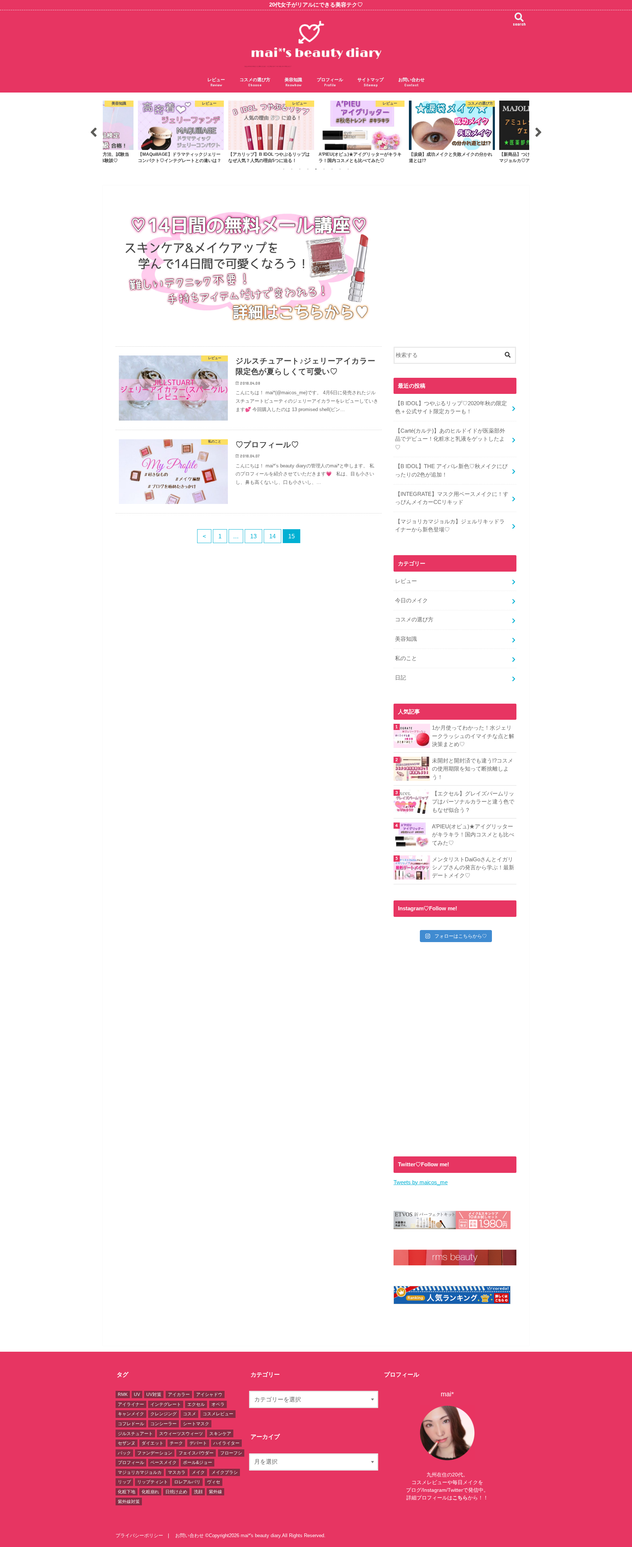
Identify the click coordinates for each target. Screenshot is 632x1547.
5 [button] (316, 169)
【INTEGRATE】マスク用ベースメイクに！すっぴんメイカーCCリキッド (451, 498)
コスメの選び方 (255, 82)
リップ (124, 1481)
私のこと (406, 658)
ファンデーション (154, 1453)
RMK (123, 1394)
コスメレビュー (218, 1413)
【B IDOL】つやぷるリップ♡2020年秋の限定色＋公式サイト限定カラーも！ (451, 407)
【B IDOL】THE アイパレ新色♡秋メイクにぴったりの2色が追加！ (451, 470)
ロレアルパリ (187, 1481)
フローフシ (231, 1453)
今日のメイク (411, 600)
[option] (181, 131)
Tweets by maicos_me (421, 1182)
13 (253, 536)
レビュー (216, 82)
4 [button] (308, 169)
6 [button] (324, 169)
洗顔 (198, 1491)
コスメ (189, 1413)
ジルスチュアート (135, 1433)
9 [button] (348, 169)
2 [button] (292, 169)
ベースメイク (163, 1462)
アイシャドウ (209, 1394)
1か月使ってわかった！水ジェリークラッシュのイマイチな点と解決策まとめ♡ (473, 736)
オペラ (218, 1404)
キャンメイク (131, 1413)
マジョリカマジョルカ (140, 1472)
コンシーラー (163, 1423)
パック (124, 1453)
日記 (400, 678)
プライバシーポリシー (139, 1535)
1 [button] (283, 169)
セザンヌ (126, 1443)
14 (272, 536)
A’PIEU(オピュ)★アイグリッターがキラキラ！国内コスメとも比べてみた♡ (473, 835)
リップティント (152, 1481)
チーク (176, 1443)
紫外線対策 (129, 1501)
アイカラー (179, 1394)
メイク (198, 1472)
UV (137, 1394)
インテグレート (165, 1404)
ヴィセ (213, 1481)
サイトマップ (370, 82)
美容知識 (293, 82)
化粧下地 (126, 1491)
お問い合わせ (411, 82)
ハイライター (226, 1443)
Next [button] (538, 132)
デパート (198, 1443)
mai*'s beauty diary (261, 1535)
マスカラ (176, 1472)
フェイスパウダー (196, 1453)
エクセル (196, 1404)
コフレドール (131, 1423)
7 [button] (332, 169)
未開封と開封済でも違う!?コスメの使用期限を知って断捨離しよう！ (472, 769)
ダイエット (152, 1443)
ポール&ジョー (197, 1462)
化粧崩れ (150, 1491)
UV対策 (153, 1394)
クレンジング (163, 1413)
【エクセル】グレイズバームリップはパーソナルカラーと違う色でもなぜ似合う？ (473, 802)
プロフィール (330, 82)
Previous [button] (93, 132)
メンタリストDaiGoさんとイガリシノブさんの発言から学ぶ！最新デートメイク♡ (473, 867)
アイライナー (131, 1404)
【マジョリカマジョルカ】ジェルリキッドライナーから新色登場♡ (450, 525)
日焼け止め (176, 1491)
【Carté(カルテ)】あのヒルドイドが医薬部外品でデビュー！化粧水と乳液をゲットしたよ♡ (450, 439)
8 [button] (340, 169)
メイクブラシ (224, 1472)
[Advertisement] (455, 271)
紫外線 (215, 1491)
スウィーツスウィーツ (181, 1433)
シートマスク (196, 1423)
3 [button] (300, 169)
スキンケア (220, 1433)
